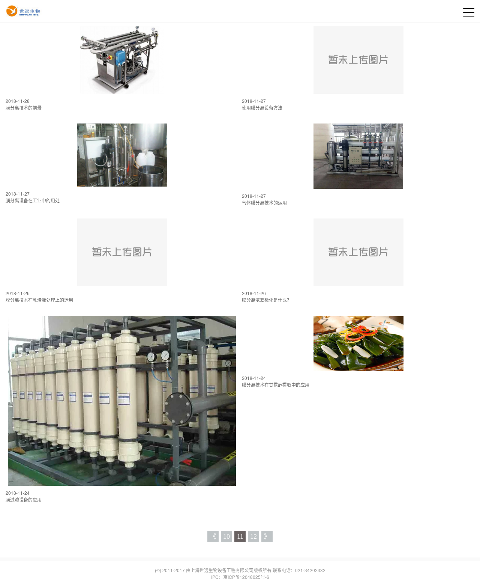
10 (226, 536)
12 (253, 536)
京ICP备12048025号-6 (246, 577)
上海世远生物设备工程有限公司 (222, 570)
